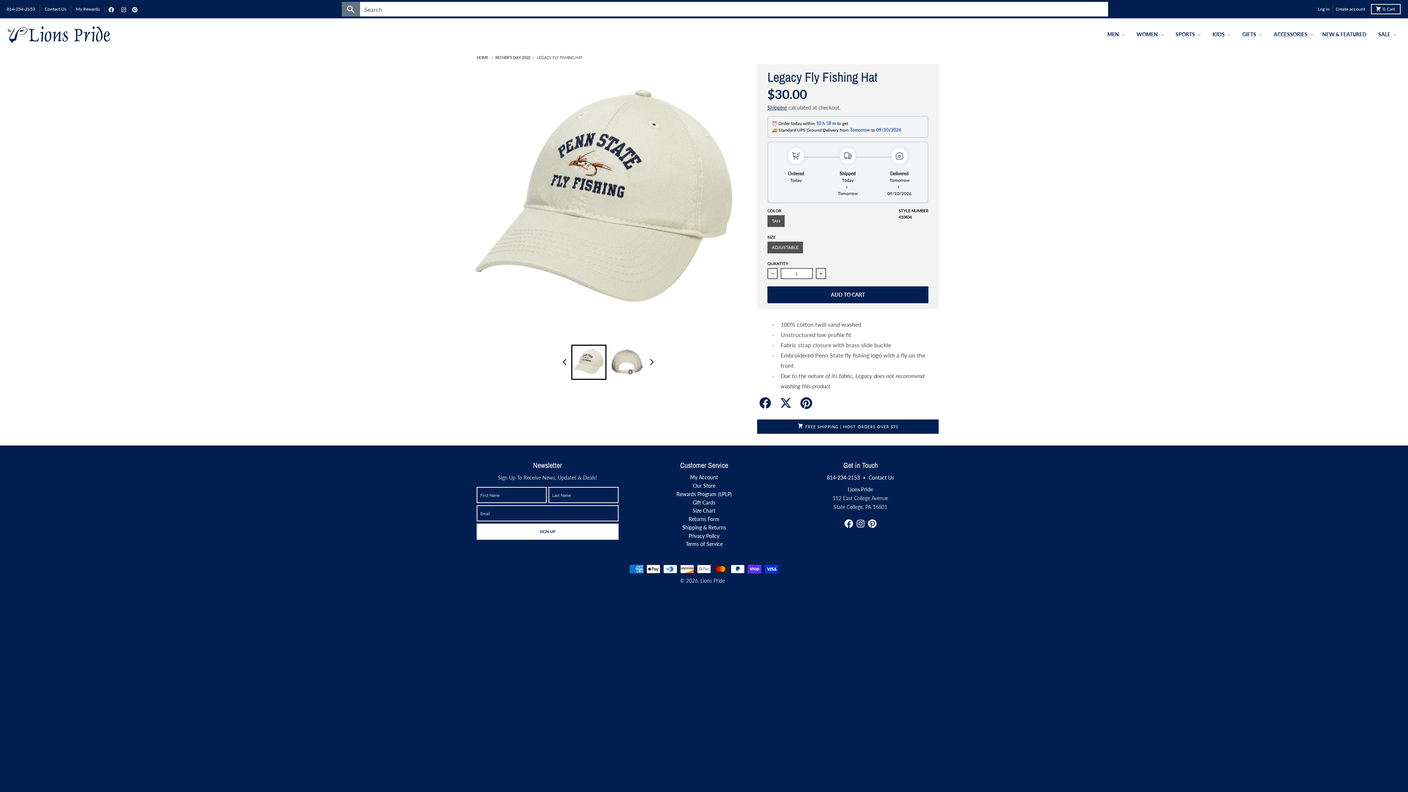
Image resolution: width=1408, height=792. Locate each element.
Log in (1324, 9)
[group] (588, 362)
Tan (776, 221)
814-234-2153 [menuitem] (21, 9)
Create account (1350, 9)
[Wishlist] (1310, 9)
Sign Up (547, 531)
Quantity (777, 263)
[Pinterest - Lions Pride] (133, 9)
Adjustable (785, 247)
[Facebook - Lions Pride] (110, 9)
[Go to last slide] (565, 362)
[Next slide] (651, 362)
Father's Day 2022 (512, 57)
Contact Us (881, 477)
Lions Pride (712, 581)
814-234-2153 (843, 477)
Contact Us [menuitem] (55, 9)
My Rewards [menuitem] (88, 9)
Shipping (777, 107)
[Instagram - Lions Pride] (122, 9)
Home (482, 57)
